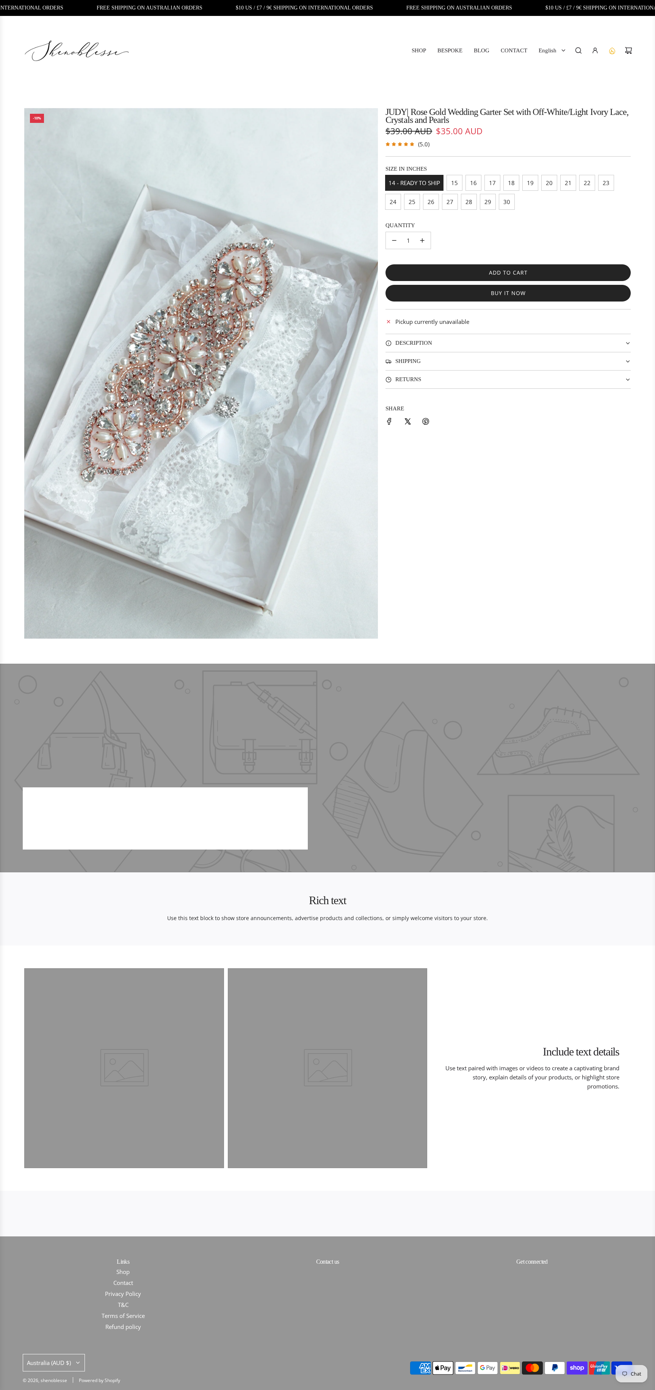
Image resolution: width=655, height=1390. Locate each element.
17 (492, 183)
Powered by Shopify (99, 1380)
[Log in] (595, 50)
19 (530, 183)
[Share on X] (407, 422)
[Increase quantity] (422, 240)
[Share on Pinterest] (425, 422)
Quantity (400, 225)
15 (454, 183)
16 (473, 183)
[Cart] (628, 50)
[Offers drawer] (611, 50)
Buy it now (508, 293)
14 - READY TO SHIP (414, 183)
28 (468, 202)
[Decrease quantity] (394, 240)
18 (511, 183)
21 (568, 183)
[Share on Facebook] (389, 422)
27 (450, 202)
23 (606, 183)
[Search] (578, 50)
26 (431, 202)
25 (412, 202)
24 (393, 202)
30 (506, 202)
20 (549, 183)
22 (587, 183)
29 (487, 202)
